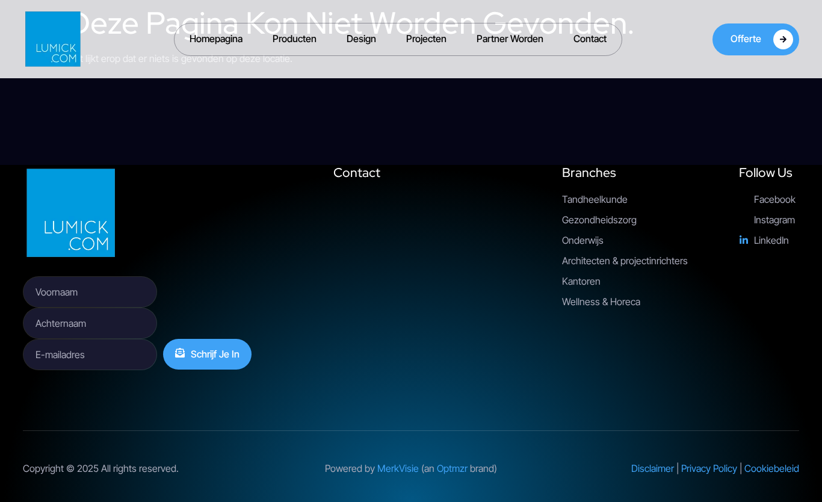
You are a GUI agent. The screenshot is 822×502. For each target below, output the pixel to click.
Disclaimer (652, 468)
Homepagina (216, 39)
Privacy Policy (709, 468)
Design (361, 39)
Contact (590, 39)
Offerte (746, 38)
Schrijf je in (215, 354)
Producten (295, 39)
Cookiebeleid (771, 468)
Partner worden (510, 39)
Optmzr (452, 468)
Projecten (426, 39)
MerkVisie (398, 468)
